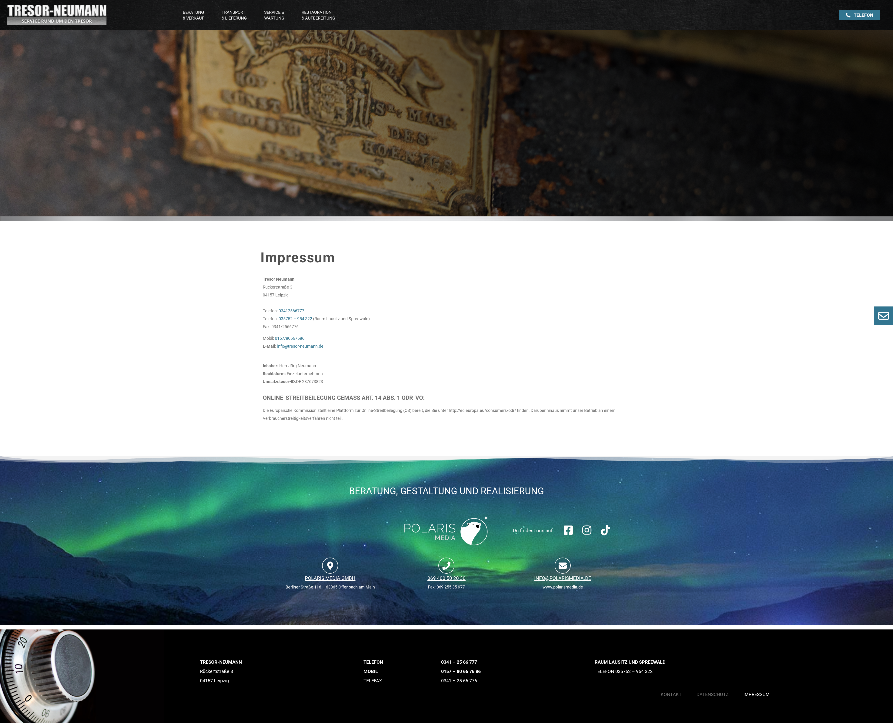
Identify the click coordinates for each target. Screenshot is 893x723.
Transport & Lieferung (234, 15)
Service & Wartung (274, 15)
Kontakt (671, 694)
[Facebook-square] (568, 530)
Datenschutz (712, 694)
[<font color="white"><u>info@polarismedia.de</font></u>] (563, 566)
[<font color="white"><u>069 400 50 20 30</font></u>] (446, 566)
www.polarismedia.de (563, 587)
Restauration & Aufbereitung (318, 15)
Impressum (756, 694)
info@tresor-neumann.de (300, 346)
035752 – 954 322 (295, 318)
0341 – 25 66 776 (459, 680)
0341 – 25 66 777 (459, 662)
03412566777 (291, 310)
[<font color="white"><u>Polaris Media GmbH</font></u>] (330, 566)
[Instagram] (587, 530)
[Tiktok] (605, 530)
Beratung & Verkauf (193, 15)
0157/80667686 (289, 338)
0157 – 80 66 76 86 (461, 671)
